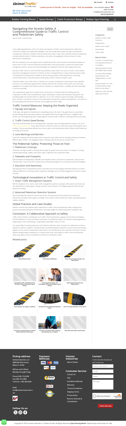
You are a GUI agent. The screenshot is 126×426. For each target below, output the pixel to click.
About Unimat (72, 362)
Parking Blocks (100, 43)
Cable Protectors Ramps (70, 19)
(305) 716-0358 (108, 10)
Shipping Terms (73, 392)
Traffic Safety (99, 52)
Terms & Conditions (74, 388)
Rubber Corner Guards (102, 46)
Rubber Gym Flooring (97, 19)
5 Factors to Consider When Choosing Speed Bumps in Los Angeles (104, 62)
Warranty (70, 385)
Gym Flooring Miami (78, 423)
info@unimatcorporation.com (104, 12)
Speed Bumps (46, 19)
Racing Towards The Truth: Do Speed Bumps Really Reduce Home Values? (104, 86)
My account (98, 2)
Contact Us (71, 374)
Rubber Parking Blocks (24, 19)
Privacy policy (72, 395)
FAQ (68, 378)
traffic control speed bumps (21, 126)
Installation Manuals (74, 381)
